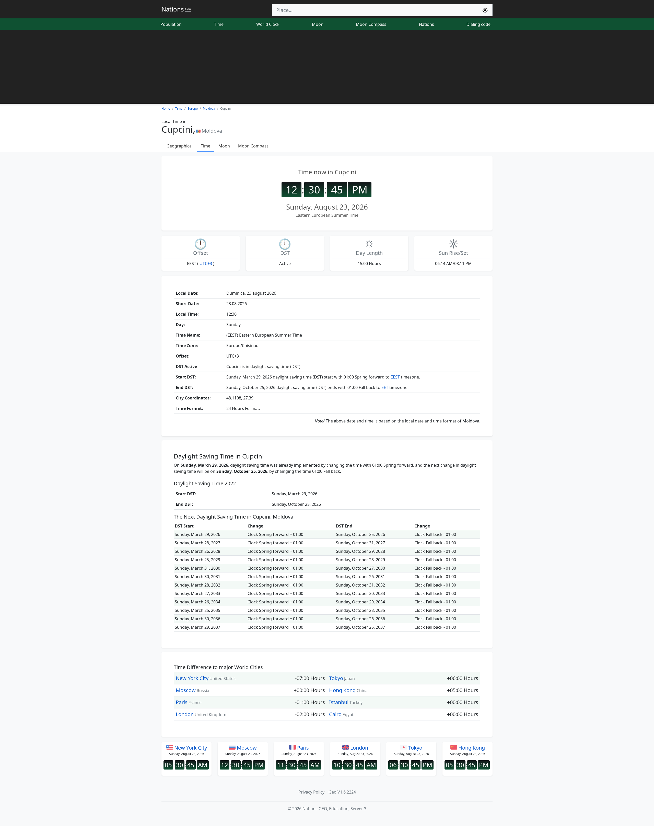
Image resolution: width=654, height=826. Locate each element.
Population (171, 24)
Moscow (186, 690)
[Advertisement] (327, 68)
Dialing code (478, 24)
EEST (395, 377)
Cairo (335, 714)
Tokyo (336, 678)
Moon (317, 24)
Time (219, 24)
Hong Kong (342, 690)
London (185, 714)
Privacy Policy (311, 792)
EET (384, 387)
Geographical (180, 146)
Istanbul (338, 702)
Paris (182, 702)
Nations (426, 24)
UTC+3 (206, 263)
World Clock (267, 24)
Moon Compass (371, 24)
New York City (192, 678)
